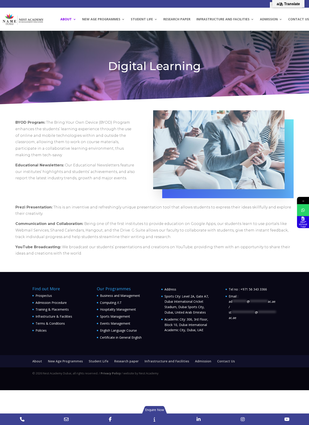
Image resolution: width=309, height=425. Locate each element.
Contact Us (298, 19)
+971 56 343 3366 (253, 289)
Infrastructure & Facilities (54, 316)
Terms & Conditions (50, 323)
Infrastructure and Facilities (223, 19)
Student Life (142, 19)
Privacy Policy (111, 373)
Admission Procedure (51, 302)
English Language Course (118, 330)
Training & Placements (52, 309)
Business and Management (120, 295)
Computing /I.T (111, 302)
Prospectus (44, 295)
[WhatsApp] (303, 210)
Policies (41, 330)
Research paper (176, 19)
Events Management (115, 323)
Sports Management (115, 316)
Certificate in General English (121, 337)
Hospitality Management (118, 309)
